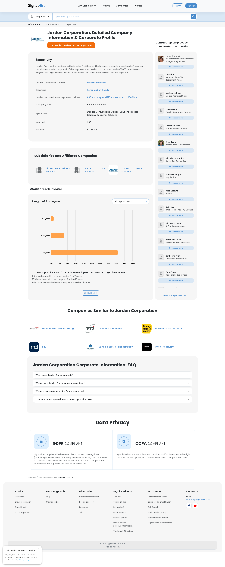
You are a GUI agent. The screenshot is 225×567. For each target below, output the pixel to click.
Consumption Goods (98, 90)
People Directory (86, 502)
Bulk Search (153, 507)
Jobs (81, 512)
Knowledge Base (53, 502)
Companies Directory (89, 496)
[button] (180, 56)
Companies (122, 5)
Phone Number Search (158, 517)
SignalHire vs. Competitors (160, 522)
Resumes (83, 507)
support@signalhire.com (198, 499)
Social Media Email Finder (159, 502)
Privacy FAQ (118, 507)
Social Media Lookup (157, 512)
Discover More (90, 293)
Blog (48, 496)
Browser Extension (23, 502)
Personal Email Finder (157, 496)
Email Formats (52, 24)
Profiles (138, 5)
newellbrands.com (96, 82)
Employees (71, 24)
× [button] (39, 549)
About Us (117, 496)
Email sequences (22, 512)
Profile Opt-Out (120, 517)
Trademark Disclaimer (123, 531)
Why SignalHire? (86, 5)
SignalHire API (21, 507)
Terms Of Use (119, 502)
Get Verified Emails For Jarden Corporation (71, 45)
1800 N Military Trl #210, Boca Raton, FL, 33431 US (112, 97)
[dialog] (22, 555)
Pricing (106, 5)
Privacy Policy (119, 512)
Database (19, 496)
